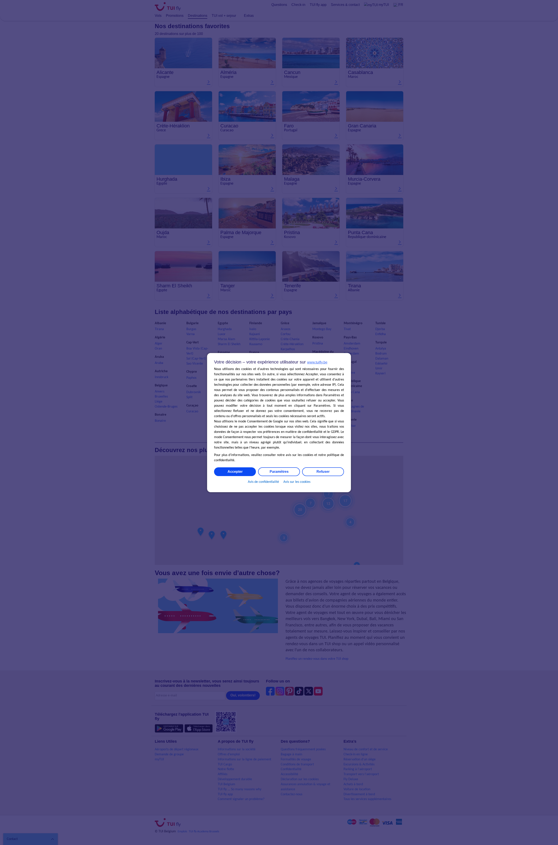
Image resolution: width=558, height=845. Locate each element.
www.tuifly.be (317, 362)
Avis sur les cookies (296, 482)
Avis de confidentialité (263, 482)
